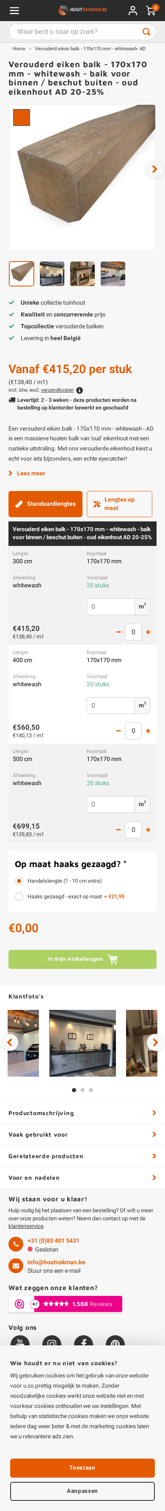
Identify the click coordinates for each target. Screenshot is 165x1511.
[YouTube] (20, 1344)
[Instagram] (51, 1344)
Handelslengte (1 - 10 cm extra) (65, 881)
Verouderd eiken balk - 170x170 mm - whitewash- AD (90, 48)
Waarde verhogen (148, 632)
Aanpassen (82, 1491)
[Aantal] (133, 632)
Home (19, 48)
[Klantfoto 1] (82, 1043)
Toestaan (82, 1468)
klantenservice (26, 1226)
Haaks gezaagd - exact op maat (76, 896)
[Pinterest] (115, 1344)
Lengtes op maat (119, 504)
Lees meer (31, 473)
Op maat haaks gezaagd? (71, 864)
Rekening (133, 10)
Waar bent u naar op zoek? (146, 32)
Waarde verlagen (118, 632)
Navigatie (14, 10)
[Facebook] (83, 1344)
